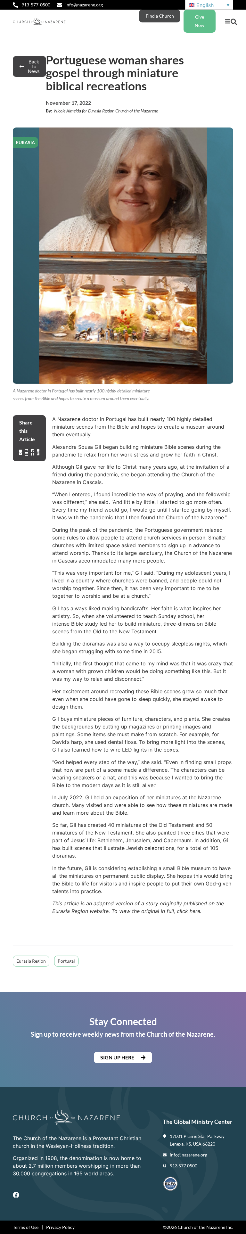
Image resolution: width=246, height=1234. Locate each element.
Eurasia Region (31, 961)
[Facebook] (16, 1195)
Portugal (66, 961)
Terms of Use (25, 1227)
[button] (227, 21)
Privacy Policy (60, 1227)
